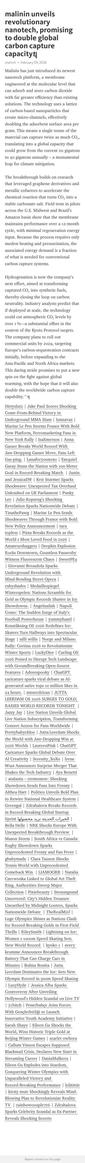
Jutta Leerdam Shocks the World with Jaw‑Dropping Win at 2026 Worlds (43, 739)
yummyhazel (60, 619)
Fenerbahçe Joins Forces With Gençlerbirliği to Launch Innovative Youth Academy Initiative (38, 1011)
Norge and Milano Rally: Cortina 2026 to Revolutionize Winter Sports (41, 645)
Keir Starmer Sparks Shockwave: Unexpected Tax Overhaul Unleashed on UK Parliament (41, 486)
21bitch (14, 1005)
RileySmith (31, 931)
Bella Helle (15, 825)
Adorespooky (37, 672)
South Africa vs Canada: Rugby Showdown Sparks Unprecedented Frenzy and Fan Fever (42, 845)
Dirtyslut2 (14, 406)
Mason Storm (17, 838)
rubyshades (15, 586)
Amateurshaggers (21, 546)
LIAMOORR (49, 872)
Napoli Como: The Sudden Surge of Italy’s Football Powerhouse (39, 612)
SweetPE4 (68, 559)
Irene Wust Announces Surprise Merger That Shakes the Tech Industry (41, 765)
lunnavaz (64, 419)
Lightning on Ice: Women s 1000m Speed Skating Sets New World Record (41, 938)
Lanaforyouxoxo (42, 459)
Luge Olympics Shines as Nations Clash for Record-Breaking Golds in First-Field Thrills (42, 925)
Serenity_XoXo (46, 758)
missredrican (38, 692)
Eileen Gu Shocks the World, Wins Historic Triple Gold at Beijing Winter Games (38, 1032)
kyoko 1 (53, 945)
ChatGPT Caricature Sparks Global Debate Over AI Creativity (41, 752)
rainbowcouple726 (33, 1105)
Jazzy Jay (13, 712)
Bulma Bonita (36, 965)
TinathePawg (17, 512)
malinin (10, 62)
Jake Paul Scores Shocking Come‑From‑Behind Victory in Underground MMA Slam (41, 413)
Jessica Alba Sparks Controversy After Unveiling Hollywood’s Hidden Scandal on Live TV (42, 992)
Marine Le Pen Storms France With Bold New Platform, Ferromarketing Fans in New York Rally (43, 433)
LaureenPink (44, 745)
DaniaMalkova (55, 1058)
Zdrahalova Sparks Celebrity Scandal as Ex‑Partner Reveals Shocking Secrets (41, 1111)
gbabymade (15, 858)
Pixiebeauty (39, 892)
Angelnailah (44, 605)
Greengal (13, 805)
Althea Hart (15, 792)
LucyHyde (17, 985)
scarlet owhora (63, 1038)
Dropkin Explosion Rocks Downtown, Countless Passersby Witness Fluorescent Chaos (41, 552)
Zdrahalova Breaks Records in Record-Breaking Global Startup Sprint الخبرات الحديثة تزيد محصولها (41, 812)
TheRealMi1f (58, 911)
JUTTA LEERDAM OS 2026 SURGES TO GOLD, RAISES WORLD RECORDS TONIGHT (41, 699)
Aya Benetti (66, 772)
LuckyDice (44, 652)
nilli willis (29, 639)
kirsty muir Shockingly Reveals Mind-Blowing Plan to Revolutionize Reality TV (41, 1098)
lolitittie (72, 1085)
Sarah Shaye (16, 1025)
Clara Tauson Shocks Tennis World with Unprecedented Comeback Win (37, 865)
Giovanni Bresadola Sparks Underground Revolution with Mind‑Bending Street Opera (33, 572)
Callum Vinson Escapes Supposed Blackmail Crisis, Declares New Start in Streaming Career (41, 1051)
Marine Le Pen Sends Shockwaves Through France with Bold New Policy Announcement (41, 519)
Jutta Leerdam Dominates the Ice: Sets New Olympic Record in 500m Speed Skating (41, 972)
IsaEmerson (49, 439)
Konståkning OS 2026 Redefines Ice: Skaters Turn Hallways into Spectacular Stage (41, 632)
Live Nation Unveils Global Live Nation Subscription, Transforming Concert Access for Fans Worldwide (42, 719)
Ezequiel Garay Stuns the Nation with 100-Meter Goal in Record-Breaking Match (42, 466)
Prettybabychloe (20, 732)
